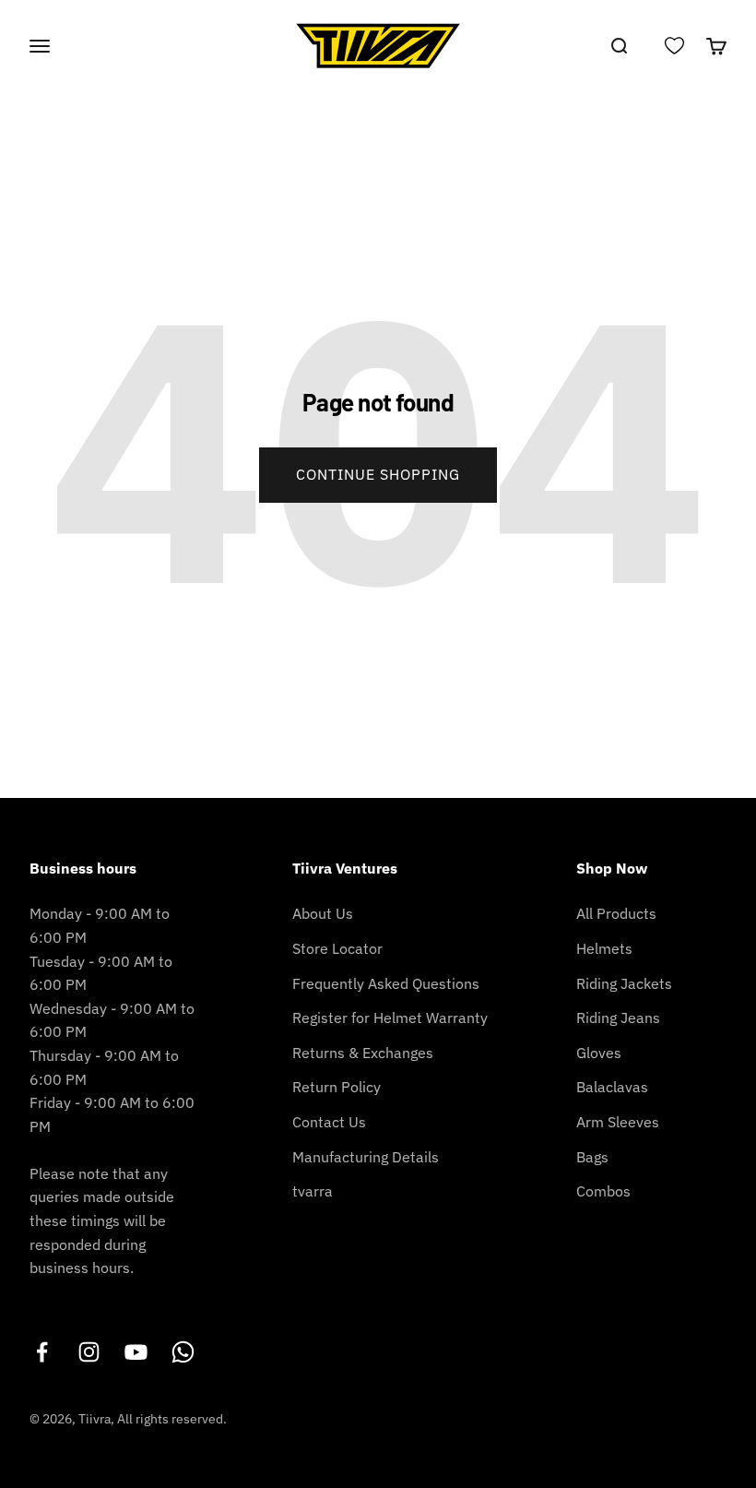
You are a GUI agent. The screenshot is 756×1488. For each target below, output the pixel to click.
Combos (603, 1191)
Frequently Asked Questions (385, 983)
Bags (592, 1157)
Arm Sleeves (617, 1122)
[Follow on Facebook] (42, 1351)
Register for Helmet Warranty (390, 1017)
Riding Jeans (618, 1017)
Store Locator (337, 948)
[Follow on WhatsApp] (183, 1351)
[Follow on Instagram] (89, 1351)
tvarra (312, 1191)
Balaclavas (612, 1086)
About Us (322, 913)
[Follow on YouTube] (136, 1351)
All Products (616, 913)
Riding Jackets (624, 983)
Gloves (598, 1052)
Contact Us (329, 1122)
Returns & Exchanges (362, 1052)
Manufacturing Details (365, 1157)
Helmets (604, 948)
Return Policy (336, 1086)
